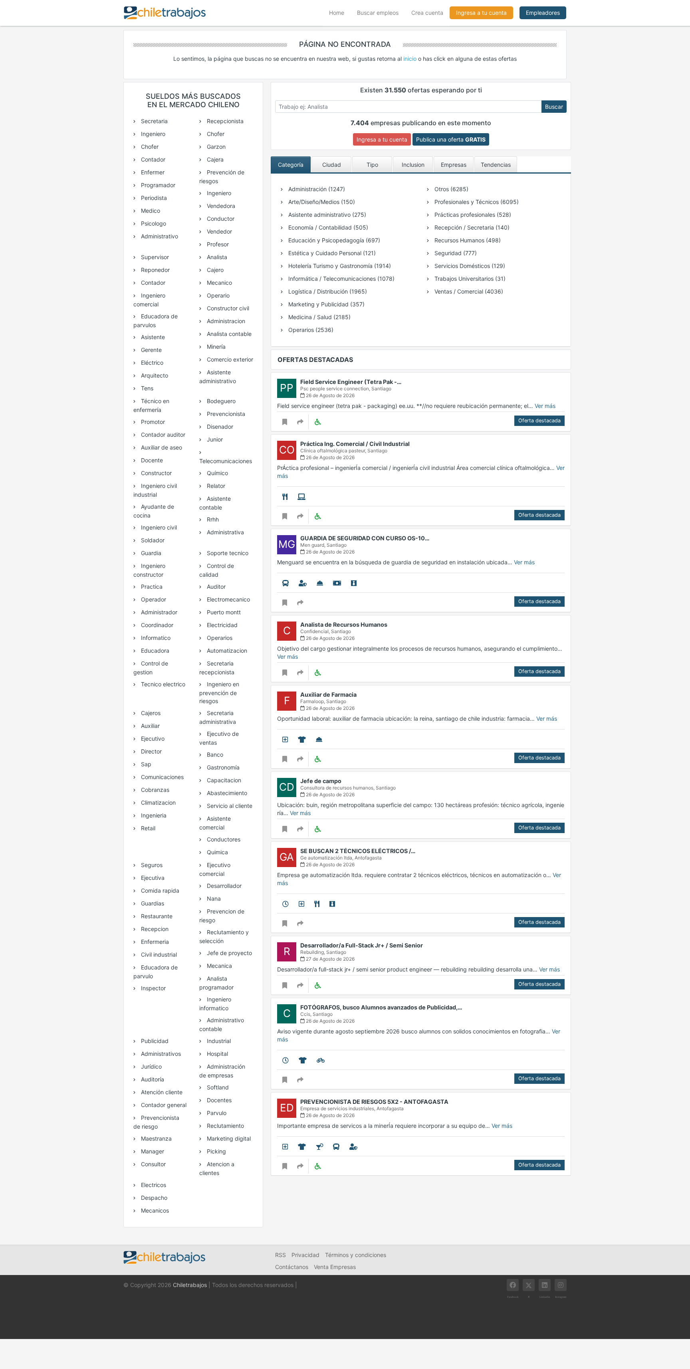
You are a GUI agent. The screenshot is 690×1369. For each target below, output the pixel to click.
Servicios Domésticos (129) (469, 265)
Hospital (216, 1053)
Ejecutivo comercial (214, 869)
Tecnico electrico (162, 684)
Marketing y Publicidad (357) (326, 304)
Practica (151, 586)
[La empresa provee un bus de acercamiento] (285, 583)
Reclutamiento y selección (224, 936)
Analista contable (228, 333)
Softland (217, 1087)
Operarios (218, 637)
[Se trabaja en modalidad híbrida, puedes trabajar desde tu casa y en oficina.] (301, 496)
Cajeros (150, 712)
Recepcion (154, 928)
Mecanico (218, 282)
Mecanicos (154, 1210)
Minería (215, 346)
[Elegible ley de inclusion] (317, 422)
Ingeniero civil (158, 527)
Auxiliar (149, 725)
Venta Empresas (335, 1266)
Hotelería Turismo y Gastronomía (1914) (339, 265)
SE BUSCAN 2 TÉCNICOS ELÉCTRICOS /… (358, 850)
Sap (145, 764)
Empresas (453, 164)
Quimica (216, 852)
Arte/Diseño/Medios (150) (321, 201)
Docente (151, 460)
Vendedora (220, 205)
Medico (149, 210)
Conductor (219, 218)
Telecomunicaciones (225, 461)
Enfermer (152, 172)
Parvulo (215, 1112)
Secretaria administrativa (217, 717)
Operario (217, 295)
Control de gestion (150, 668)
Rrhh (212, 519)
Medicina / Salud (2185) (319, 317)
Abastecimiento (226, 792)
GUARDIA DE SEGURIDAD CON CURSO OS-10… (365, 538)
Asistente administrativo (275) (326, 214)
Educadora (154, 650)
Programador (157, 185)
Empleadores (543, 12)
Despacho (153, 1197)
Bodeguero (220, 401)
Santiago (381, 389)
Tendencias (496, 164)
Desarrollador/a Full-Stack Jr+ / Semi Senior (361, 945)
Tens (146, 388)
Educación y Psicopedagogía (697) (333, 240)
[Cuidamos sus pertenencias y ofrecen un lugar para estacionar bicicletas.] (320, 1060)
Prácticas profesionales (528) (472, 214)
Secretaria (153, 121)
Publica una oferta (451, 139)
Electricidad (221, 625)
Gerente (150, 349)
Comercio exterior (229, 359)
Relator (215, 485)
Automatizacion (226, 650)
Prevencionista (225, 413)
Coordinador (156, 625)
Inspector (152, 988)
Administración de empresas (222, 1071)
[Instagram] (561, 1285)
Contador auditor (162, 434)
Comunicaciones (161, 776)
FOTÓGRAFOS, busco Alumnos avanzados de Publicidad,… (381, 1007)
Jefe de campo (320, 780)
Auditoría (151, 1079)
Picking (215, 1151)
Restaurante (155, 916)
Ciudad (331, 164)
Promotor (152, 421)
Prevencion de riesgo (221, 915)
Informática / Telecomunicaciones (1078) (341, 278)
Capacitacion (223, 780)
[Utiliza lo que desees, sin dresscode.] (302, 739)
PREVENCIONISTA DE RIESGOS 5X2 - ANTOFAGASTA (374, 1101)
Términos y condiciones (355, 1254)
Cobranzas (154, 789)
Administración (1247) (316, 189)
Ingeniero (152, 133)
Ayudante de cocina (153, 511)
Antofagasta (368, 858)
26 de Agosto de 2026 (330, 395)
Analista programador (216, 983)
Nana (213, 898)
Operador (152, 599)
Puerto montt (223, 612)
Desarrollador (223, 885)
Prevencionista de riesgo (156, 1122)
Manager (151, 1151)
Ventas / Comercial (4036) (468, 291)
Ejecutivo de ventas (219, 738)
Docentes (218, 1100)
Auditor (215, 586)
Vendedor (218, 231)
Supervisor (154, 257)
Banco (214, 754)
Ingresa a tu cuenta (481, 12)
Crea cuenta (427, 12)
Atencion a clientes (216, 1168)
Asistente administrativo (217, 376)
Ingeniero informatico (215, 1003)
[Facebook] (513, 1285)
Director (150, 751)
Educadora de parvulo (155, 971)
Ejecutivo (152, 738)
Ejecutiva (152, 877)
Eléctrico (151, 362)
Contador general (162, 1104)
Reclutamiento (224, 1125)
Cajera (214, 159)
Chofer (149, 146)
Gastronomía (222, 767)
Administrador (158, 612)
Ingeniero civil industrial (155, 490)
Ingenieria (153, 815)
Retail (147, 828)
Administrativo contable (221, 1024)
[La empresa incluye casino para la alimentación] (285, 496)
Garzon (215, 146)
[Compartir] (300, 422)
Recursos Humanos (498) (467, 240)
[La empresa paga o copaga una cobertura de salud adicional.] (285, 739)
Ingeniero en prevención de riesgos (219, 692)
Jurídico (150, 1066)
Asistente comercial (215, 823)
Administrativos (160, 1053)
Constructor (155, 473)
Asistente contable (215, 503)
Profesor (217, 244)
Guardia (150, 553)
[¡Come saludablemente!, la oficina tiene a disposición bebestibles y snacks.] (319, 1146)
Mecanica (218, 965)
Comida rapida (159, 890)
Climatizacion (157, 802)
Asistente (152, 337)
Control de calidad (216, 570)
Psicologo (152, 223)
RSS (280, 1254)
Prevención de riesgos (221, 176)
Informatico (155, 637)
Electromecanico (227, 599)
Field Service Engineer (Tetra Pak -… (351, 381)
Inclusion (413, 164)
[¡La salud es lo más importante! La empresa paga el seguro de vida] (302, 583)
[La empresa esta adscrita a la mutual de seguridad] (319, 583)
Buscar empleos (378, 12)
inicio (409, 58)
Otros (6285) (450, 189)
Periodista (153, 197)
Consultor (152, 1164)
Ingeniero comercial (149, 300)
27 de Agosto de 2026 (330, 959)
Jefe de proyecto (228, 952)
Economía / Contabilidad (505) (327, 227)
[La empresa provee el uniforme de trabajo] (354, 583)
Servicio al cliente (228, 805)
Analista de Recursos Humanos (343, 624)
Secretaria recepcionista (216, 668)
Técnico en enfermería (151, 405)
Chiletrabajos (190, 1284)
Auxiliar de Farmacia (328, 694)
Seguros (151, 864)
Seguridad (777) (455, 253)
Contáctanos (291, 1266)
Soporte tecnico (226, 553)
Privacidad (305, 1254)
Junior (214, 439)
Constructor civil (227, 308)
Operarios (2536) (310, 329)
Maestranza (155, 1138)
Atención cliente (160, 1092)
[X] (529, 1285)
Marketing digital (228, 1138)
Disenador (219, 426)
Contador (152, 159)
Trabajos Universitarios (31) (469, 278)
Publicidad (154, 1040)
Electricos (152, 1184)
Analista (216, 257)
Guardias (151, 903)
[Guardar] (284, 422)
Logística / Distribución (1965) (327, 291)
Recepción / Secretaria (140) (471, 227)
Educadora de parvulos (155, 320)
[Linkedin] (545, 1285)
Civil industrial (158, 954)
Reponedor (154, 269)
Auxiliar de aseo (160, 447)
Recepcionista (224, 121)
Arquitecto (153, 375)
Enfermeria (154, 941)
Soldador (152, 540)
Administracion (225, 321)
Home (340, 12)
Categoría (290, 164)
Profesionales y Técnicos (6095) (476, 201)
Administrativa (224, 532)
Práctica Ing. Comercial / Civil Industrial (355, 443)
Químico (216, 473)
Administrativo (158, 236)
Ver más (545, 405)
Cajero (214, 269)
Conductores (222, 839)
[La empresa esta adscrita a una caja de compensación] (337, 583)
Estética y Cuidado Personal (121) (331, 253)
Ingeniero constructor (149, 570)
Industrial (218, 1040)
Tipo (372, 164)
